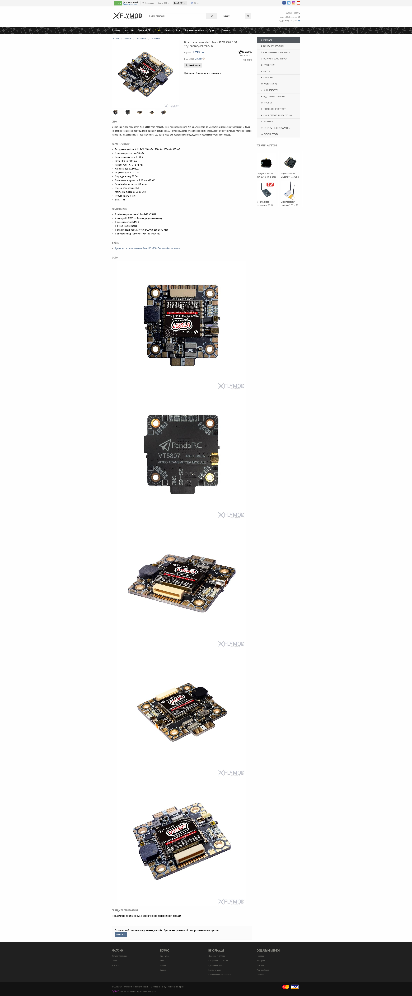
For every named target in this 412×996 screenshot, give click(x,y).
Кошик (227, 15)
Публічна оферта (215, 965)
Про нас (213, 30)
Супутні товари (270, 134)
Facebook (260, 975)
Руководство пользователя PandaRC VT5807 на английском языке (147, 248)
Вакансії (163, 970)
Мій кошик (149, 3)
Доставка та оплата (194, 30)
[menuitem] (116, 30)
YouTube (260, 965)
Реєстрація (120, 934)
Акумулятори (270, 84)
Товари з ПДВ (144, 30)
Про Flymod (164, 956)
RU (195, 3)
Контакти (225, 30)
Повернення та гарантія (218, 961)
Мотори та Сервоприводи (275, 59)
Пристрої (267, 103)
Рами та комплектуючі (273, 46)
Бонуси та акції (214, 970)
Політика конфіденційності (219, 975)
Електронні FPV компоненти (276, 52)
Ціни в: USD (162, 3)
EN (198, 3)
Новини (163, 965)
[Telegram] (288, 2)
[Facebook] (284, 2)
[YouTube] (298, 2)
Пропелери (268, 78)
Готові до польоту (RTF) (274, 109)
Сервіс (167, 30)
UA (192, 3)
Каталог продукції (119, 956)
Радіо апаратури (270, 90)
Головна (116, 30)
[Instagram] (293, 2)
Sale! (157, 30)
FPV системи (269, 65)
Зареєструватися (130, 4)
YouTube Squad (263, 970)
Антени (266, 71)
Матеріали (268, 122)
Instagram (261, 961)
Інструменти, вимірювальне (276, 128)
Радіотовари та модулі (274, 96)
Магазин (129, 30)
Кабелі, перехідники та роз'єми (277, 115)
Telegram (260, 956)
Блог (178, 30)
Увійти (118, 3)
